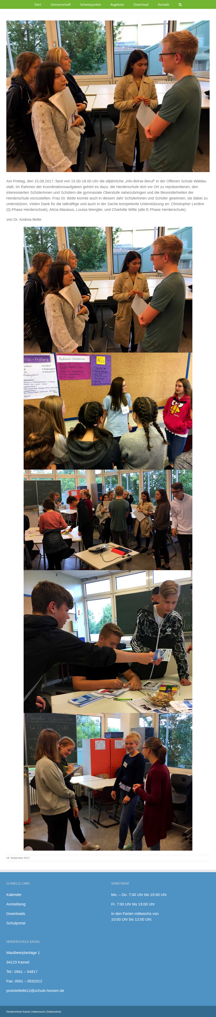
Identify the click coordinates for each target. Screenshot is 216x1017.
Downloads (15, 914)
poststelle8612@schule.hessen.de (35, 991)
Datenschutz (54, 1011)
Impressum (38, 1011)
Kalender (14, 895)
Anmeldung (16, 904)
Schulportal (15, 923)
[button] (180, 4)
